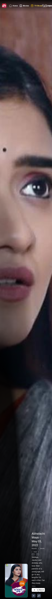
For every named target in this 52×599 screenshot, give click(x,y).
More (33, 586)
